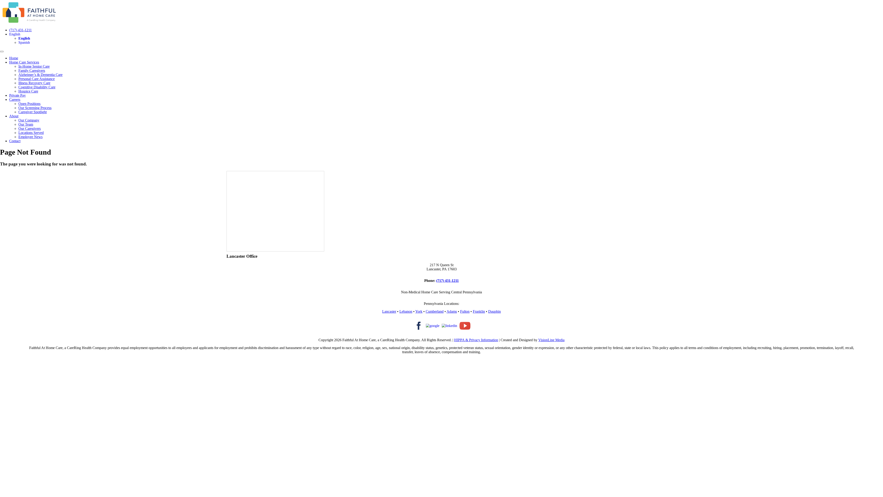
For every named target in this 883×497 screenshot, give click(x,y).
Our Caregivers (29, 128)
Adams (452, 311)
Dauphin (494, 311)
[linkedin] (449, 325)
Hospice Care (28, 91)
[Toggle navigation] (2, 51)
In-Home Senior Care (34, 66)
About (13, 116)
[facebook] (418, 325)
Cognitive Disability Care (36, 87)
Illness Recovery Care (34, 83)
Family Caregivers (31, 70)
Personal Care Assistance (36, 79)
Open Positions (29, 104)
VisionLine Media (551, 340)
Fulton (465, 311)
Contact (14, 141)
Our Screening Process (35, 108)
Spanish (24, 42)
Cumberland (435, 311)
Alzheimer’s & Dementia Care (40, 75)
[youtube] (465, 325)
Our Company (28, 120)
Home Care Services (24, 62)
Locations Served (31, 133)
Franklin (479, 311)
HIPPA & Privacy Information (476, 340)
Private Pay (17, 95)
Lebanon (405, 311)
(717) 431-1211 (20, 30)
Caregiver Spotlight (32, 112)
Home (13, 58)
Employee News (30, 137)
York (418, 311)
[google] (432, 325)
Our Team (25, 124)
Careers (14, 99)
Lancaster (389, 311)
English (14, 34)
